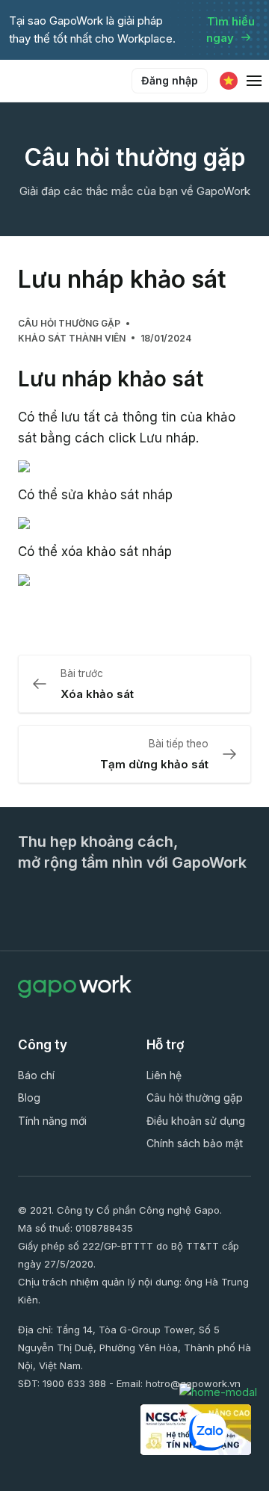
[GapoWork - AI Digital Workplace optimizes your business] (75, 81)
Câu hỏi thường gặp (69, 323)
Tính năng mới (52, 1120)
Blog (29, 1097)
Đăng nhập (169, 80)
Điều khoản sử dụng (195, 1120)
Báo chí (36, 1075)
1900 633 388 (74, 1383)
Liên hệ (164, 1075)
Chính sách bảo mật (194, 1143)
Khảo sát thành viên (72, 338)
